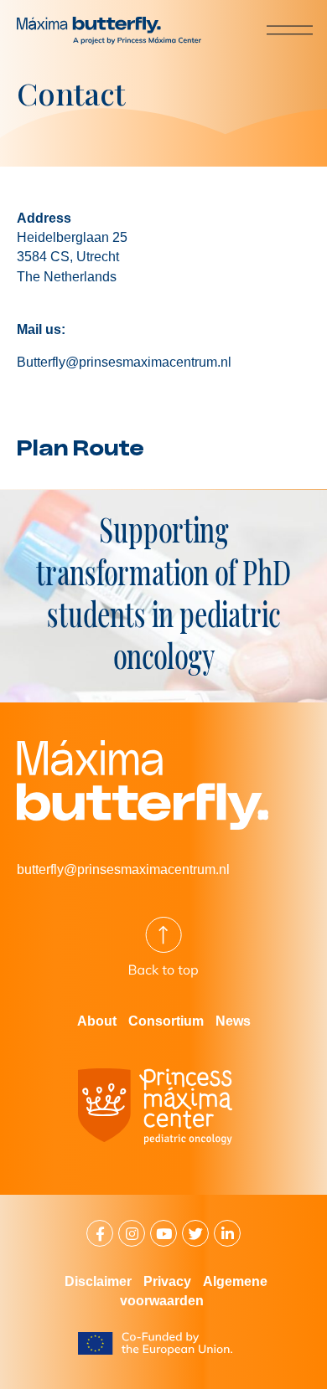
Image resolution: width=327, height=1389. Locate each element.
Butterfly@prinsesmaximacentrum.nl (124, 362)
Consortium (166, 1021)
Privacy (167, 1281)
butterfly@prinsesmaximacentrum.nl (123, 869)
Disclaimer (98, 1281)
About (97, 1021)
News (233, 1021)
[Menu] (276, 29)
